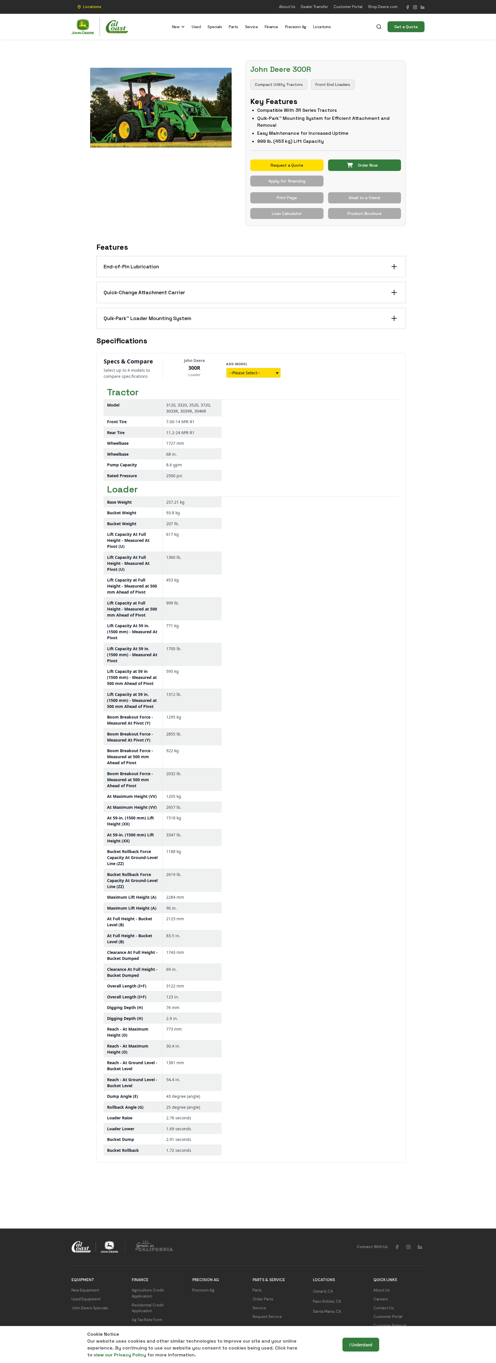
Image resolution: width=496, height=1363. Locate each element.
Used (196, 26)
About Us (287, 6)
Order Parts (263, 1299)
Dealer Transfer (314, 6)
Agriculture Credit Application (148, 1293)
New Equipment (85, 1290)
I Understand (360, 1344)
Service (251, 26)
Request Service (267, 1316)
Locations (322, 26)
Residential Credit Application (148, 1308)
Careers (380, 1299)
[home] (100, 26)
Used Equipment (85, 1299)
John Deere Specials (89, 1308)
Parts (233, 26)
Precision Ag (295, 26)
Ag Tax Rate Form (147, 1319)
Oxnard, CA (323, 1291)
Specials (215, 26)
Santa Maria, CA (327, 1311)
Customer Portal (348, 6)
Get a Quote (406, 26)
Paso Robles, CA (327, 1301)
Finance (271, 26)
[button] (87, 6)
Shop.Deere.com (383, 6)
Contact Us (383, 1308)
